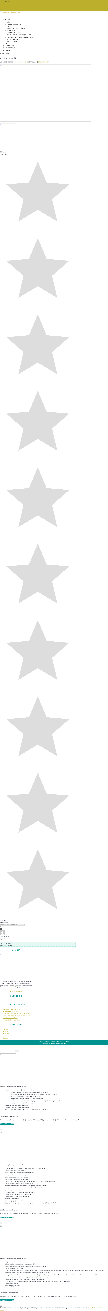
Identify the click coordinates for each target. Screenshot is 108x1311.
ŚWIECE (5, 6)
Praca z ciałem (7, 1036)
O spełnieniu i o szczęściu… (12, 1020)
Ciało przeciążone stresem (11, 1009)
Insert (17, 1051)
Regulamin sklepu (64, 1041)
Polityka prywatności (44, 1041)
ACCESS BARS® (13, 33)
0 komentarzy (43, 62)
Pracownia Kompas (21, 62)
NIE (95, 1308)
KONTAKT (7, 50)
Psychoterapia (14, 24)
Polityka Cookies (55, 1041)
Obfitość (6, 1033)
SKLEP (5, 4)
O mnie (5, 1031)
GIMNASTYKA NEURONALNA (19, 35)
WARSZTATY (12, 41)
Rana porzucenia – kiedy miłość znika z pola (17, 1013)
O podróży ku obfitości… (11, 1011)
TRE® (9, 26)
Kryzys (5, 1029)
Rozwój (5, 1038)
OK (93, 1308)
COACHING (11, 30)
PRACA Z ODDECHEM (16, 28)
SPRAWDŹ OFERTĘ (6, 1124)
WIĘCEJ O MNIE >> (16, 991)
